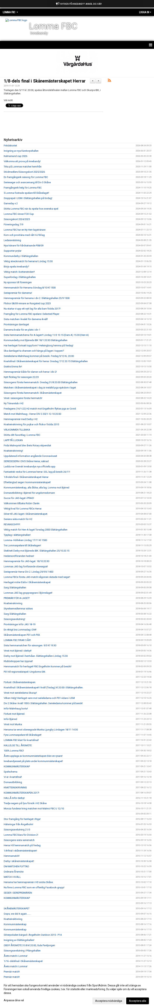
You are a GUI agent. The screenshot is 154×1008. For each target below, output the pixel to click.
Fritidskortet (10, 145)
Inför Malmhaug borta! (16, 708)
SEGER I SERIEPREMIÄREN (18, 892)
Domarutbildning (13, 782)
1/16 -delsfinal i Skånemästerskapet (23, 961)
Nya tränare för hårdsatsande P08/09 (23, 245)
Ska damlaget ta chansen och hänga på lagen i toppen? (34, 350)
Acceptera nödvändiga (108, 1000)
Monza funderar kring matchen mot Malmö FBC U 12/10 (34, 808)
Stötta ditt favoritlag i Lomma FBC (22, 435)
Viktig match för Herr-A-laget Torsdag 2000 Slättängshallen (35, 529)
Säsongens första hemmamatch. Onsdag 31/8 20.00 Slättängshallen (41, 382)
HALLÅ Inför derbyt (14, 798)
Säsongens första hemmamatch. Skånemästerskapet (33, 392)
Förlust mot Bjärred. (14, 713)
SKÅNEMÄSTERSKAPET (16, 908)
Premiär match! (12, 971)
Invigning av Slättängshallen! (19, 940)
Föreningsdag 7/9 (13, 224)
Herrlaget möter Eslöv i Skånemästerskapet (27, 582)
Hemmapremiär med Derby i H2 (21, 419)
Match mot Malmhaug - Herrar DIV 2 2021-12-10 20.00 (32, 413)
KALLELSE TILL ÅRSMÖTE (18, 745)
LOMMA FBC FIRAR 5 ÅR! (17, 640)
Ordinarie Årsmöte (13, 871)
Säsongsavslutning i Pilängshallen (22, 950)
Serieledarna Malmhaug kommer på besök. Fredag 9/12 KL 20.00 (39, 356)
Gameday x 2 (11, 203)
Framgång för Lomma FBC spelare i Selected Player (31, 314)
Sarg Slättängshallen (15, 587)
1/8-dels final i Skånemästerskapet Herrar (45, 81)
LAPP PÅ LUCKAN (13, 440)
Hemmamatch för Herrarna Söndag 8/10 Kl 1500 (30, 287)
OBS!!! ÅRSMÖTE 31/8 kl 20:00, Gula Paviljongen (29, 945)
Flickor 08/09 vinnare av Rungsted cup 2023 (27, 303)
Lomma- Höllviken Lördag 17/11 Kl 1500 (25, 540)
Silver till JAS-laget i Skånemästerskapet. (26, 513)
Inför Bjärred (10, 719)
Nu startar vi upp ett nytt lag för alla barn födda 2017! (32, 308)
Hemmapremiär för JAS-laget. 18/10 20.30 (26, 561)
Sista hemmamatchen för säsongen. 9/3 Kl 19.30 (30, 645)
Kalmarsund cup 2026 (15, 156)
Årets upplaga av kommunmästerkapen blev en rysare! (33, 755)
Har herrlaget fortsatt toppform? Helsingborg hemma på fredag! (38, 345)
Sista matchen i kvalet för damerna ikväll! (26, 319)
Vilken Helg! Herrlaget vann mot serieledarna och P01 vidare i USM (39, 698)
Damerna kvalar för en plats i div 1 (22, 329)
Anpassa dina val (14, 1000)
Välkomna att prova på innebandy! (22, 161)
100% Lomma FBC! (14, 750)
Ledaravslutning (12, 240)
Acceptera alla (137, 1000)
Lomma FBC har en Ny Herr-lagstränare (24, 229)
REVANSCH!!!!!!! (12, 524)
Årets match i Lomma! (15, 955)
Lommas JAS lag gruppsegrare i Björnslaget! (28, 592)
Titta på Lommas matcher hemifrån (23, 166)
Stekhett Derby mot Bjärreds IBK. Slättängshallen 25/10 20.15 (36, 550)
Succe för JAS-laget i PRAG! (19, 498)
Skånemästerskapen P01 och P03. (22, 634)
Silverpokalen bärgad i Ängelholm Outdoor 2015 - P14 (33, 934)
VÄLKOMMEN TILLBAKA (17, 429)
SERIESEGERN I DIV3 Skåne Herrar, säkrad (26, 461)
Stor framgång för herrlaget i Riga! (22, 819)
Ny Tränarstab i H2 (13, 403)
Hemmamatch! (12, 855)
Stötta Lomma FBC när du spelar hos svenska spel (31, 208)
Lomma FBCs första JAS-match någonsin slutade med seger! (37, 577)
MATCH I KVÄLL (12, 877)
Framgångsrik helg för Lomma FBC (23, 187)
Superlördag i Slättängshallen (20, 277)
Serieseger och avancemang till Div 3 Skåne (27, 182)
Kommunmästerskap (15, 924)
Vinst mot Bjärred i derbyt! (18, 650)
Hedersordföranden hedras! (19, 556)
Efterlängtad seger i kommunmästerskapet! (27, 482)
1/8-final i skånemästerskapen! (20, 850)
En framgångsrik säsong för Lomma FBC (26, 177)
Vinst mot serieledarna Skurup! (20, 692)
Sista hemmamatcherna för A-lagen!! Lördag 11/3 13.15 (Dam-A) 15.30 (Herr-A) (46, 335)
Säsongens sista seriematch (19, 840)
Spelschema (10, 771)
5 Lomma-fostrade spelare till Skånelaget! (26, 192)
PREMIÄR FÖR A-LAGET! (17, 598)
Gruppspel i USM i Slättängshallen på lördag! (28, 198)
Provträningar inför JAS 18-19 (19, 624)
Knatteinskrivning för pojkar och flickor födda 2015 (31, 424)
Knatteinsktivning (13, 919)
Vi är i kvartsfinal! (13, 777)
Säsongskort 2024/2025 (17, 219)
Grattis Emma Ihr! (13, 366)
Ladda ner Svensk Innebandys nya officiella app (29, 466)
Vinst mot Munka (13, 724)
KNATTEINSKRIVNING (15, 787)
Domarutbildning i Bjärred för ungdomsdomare (29, 492)
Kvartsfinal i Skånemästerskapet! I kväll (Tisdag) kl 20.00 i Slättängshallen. (43, 687)
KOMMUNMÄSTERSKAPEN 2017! (21, 792)
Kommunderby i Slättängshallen (21, 256)
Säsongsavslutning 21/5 (17, 829)
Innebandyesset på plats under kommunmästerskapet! (33, 761)
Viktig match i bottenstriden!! (19, 271)
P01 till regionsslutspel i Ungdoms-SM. (25, 671)
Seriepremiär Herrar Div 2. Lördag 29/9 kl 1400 (28, 571)
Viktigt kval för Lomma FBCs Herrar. (23, 508)
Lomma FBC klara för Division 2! (21, 834)
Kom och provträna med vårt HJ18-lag (24, 235)
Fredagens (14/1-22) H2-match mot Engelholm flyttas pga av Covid (40, 408)
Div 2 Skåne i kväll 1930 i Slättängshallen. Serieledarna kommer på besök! (43, 703)
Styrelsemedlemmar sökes (18, 608)
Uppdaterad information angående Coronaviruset (30, 456)
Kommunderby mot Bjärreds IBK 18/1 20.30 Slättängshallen (35, 340)
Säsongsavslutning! (14, 619)
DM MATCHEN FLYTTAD (16, 866)
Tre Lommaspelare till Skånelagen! (22, 545)
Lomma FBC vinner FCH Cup (19, 214)
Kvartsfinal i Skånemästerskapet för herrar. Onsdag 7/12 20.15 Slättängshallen (46, 361)
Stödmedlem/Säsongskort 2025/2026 (24, 171)
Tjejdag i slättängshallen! (17, 535)
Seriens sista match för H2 (18, 519)
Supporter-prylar (12, 250)
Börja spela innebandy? (16, 266)
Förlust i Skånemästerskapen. (20, 682)
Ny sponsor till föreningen (18, 282)
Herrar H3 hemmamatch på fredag (22, 845)
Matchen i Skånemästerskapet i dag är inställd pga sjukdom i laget (40, 387)
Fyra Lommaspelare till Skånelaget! (23, 734)
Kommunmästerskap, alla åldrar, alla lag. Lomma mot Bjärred (36, 487)
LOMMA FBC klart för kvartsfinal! (21, 740)
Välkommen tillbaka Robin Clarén (21, 503)
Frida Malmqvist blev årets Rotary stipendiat (27, 445)
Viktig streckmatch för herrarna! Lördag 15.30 (28, 261)
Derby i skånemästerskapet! (19, 861)
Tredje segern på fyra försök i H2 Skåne (25, 803)
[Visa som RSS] (109, 81)
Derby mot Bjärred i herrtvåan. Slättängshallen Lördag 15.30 (36, 656)
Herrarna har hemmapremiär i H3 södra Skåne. (28, 882)
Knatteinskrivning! (13, 450)
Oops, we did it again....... (17, 913)
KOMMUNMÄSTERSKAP (17, 766)
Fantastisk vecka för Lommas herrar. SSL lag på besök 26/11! (37, 471)
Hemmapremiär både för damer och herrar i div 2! (30, 371)
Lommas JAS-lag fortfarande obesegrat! (26, 566)
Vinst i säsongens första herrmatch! (23, 398)
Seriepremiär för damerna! (18, 292)
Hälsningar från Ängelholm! (18, 824)
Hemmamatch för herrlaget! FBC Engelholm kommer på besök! (37, 666)
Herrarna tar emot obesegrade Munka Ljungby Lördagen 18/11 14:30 (41, 729)
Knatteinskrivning (13, 603)
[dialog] (77, 993)
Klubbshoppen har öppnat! (18, 661)
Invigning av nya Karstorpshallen (21, 150)
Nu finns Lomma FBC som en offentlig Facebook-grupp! (34, 887)
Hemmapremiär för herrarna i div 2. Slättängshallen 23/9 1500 (36, 298)
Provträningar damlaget (16, 324)
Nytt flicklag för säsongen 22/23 (21, 377)
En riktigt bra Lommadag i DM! (20, 629)
